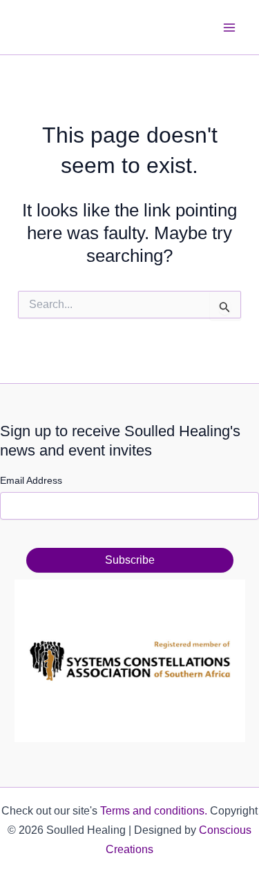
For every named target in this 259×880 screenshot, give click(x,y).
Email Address (31, 480)
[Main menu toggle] (230, 27)
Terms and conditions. (153, 811)
